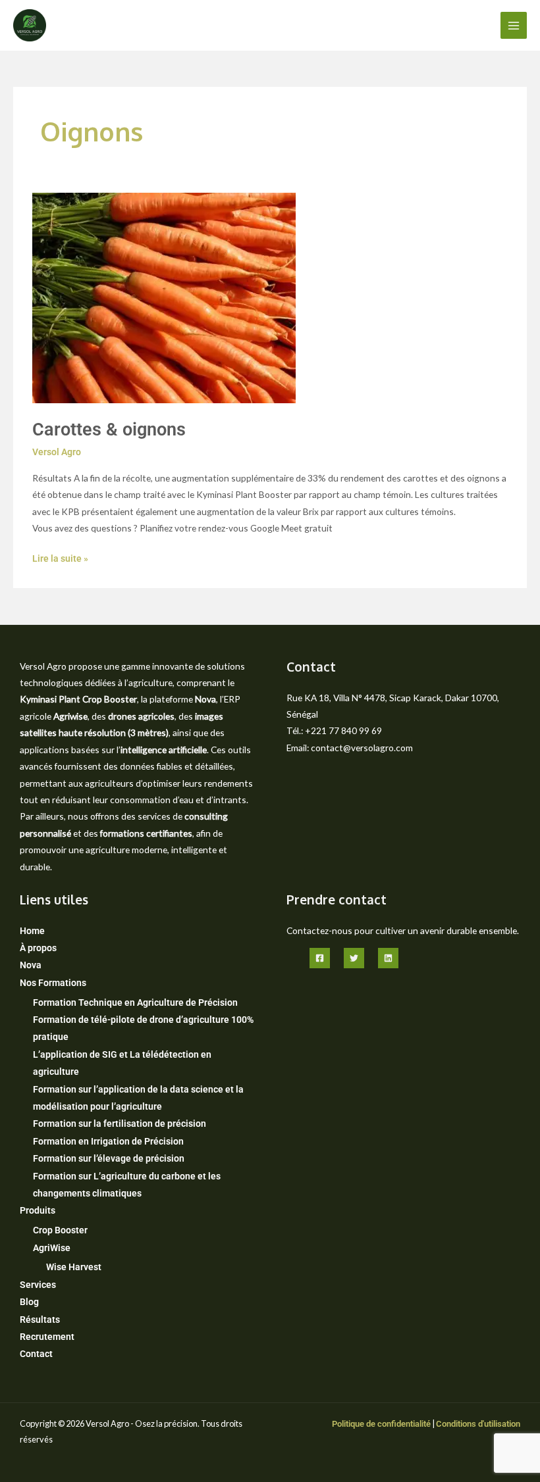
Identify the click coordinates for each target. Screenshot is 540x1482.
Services (38, 1284)
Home (32, 931)
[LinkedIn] (388, 958)
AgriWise (51, 1248)
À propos (38, 948)
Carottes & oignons (109, 429)
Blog (29, 1302)
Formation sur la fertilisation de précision (119, 1123)
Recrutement (47, 1336)
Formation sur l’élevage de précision (108, 1158)
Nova (30, 965)
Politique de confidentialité (381, 1424)
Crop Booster (60, 1230)
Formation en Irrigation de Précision (108, 1141)
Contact (36, 1353)
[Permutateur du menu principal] (513, 25)
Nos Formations (53, 982)
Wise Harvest (73, 1267)
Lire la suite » (60, 557)
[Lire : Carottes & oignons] (164, 297)
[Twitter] (354, 958)
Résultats (40, 1319)
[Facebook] (320, 958)
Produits (37, 1210)
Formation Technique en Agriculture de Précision (135, 1002)
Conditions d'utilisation (478, 1424)
